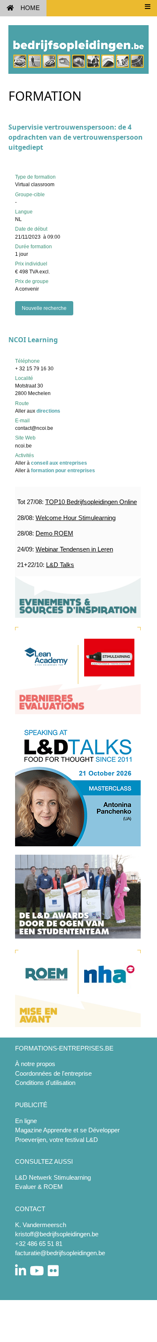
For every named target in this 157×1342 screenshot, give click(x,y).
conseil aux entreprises (59, 463)
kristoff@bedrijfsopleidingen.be (56, 1234)
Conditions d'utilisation (45, 1082)
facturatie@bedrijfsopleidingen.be (60, 1252)
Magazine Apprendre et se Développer (67, 1130)
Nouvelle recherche (44, 308)
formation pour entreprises (63, 470)
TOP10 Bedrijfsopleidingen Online (91, 501)
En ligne (26, 1120)
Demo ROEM (54, 533)
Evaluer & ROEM (39, 1186)
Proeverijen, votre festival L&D (56, 1139)
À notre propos (35, 1063)
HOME (30, 7)
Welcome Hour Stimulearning (76, 517)
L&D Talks (60, 564)
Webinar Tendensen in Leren (74, 549)
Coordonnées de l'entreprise (53, 1073)
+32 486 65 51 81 (38, 1243)
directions (48, 411)
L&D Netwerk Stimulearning (53, 1177)
